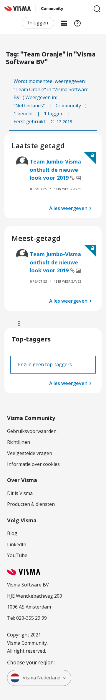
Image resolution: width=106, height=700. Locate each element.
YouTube (17, 555)
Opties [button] (16, 323)
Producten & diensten (31, 504)
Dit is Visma (20, 493)
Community (68, 105)
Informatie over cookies (33, 464)
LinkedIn (16, 544)
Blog (12, 533)
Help (77, 23)
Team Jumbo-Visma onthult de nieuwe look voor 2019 (55, 169)
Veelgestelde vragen (29, 453)
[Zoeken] (97, 8)
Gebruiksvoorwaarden (32, 431)
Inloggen (38, 22)
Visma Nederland (41, 677)
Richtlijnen (18, 442)
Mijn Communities (64, 23)
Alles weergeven (68, 208)
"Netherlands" (29, 105)
